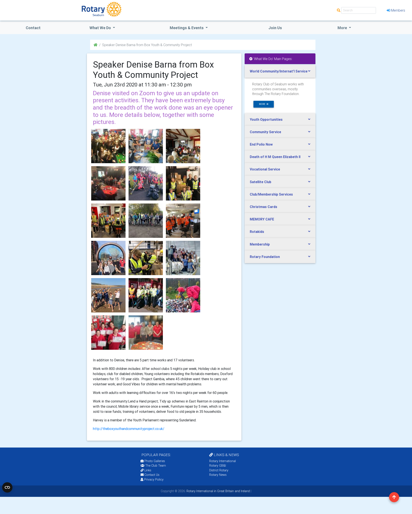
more (263, 104)
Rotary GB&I (217, 465)
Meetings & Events (187, 27)
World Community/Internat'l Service (278, 71)
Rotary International (222, 461)
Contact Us (151, 475)
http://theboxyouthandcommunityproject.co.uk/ (128, 429)
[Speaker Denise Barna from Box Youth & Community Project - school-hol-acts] (145, 258)
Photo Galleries (154, 461)
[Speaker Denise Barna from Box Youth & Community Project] (108, 146)
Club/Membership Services (271, 194)
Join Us (275, 27)
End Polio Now (261, 144)
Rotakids (257, 231)
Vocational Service (265, 169)
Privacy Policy (154, 479)
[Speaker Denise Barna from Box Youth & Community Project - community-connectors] (183, 146)
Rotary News (218, 475)
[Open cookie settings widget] (7, 487)
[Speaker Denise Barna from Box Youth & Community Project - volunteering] (145, 295)
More (343, 27)
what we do (100, 27)
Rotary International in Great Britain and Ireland (218, 491)
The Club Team (155, 465)
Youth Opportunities (266, 119)
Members (398, 10)
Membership (260, 244)
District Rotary (218, 470)
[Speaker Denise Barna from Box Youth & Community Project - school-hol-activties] (108, 258)
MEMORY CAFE (262, 219)
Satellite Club (260, 182)
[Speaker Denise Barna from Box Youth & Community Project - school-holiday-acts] (183, 258)
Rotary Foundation (265, 257)
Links (147, 470)
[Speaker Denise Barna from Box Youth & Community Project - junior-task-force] (145, 183)
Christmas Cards (263, 207)
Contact (33, 27)
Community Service (265, 132)
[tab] (280, 71)
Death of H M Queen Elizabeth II (275, 157)
